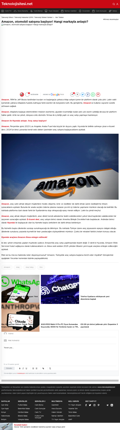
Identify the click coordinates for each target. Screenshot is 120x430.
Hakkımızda (5, 416)
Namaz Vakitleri (71, 11)
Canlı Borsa (38, 11)
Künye (3, 412)
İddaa (114, 11)
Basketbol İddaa (24, 408)
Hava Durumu (23, 11)
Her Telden (59, 17)
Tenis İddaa (72, 412)
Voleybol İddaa (23, 419)
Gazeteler (55, 405)
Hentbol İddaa (23, 412)
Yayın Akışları (53, 11)
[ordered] (33, 368)
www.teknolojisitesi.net (106, 387)
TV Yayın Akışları (58, 419)
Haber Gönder (57, 412)
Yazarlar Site (73, 408)
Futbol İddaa (22, 405)
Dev (41, 267)
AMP (70, 419)
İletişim (3, 419)
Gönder (9, 368)
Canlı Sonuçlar (101, 11)
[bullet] (36, 368)
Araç (18, 267)
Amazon (7, 267)
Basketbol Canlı (74, 416)
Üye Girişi (4, 405)
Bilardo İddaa (22, 416)
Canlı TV (8, 11)
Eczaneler (86, 11)
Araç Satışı (30, 267)
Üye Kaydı (5, 408)
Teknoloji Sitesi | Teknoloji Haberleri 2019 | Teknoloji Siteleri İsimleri (26, 17)
